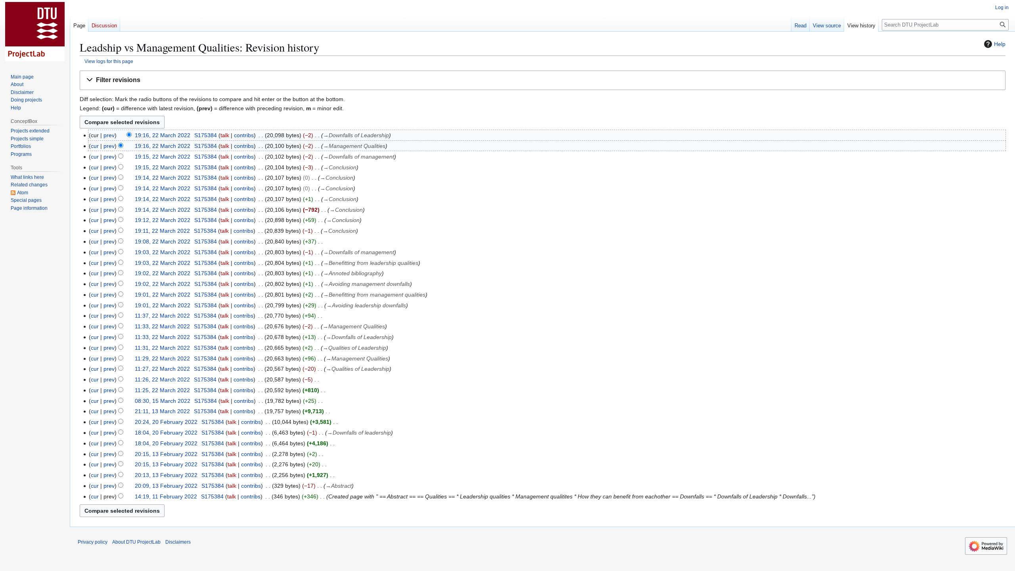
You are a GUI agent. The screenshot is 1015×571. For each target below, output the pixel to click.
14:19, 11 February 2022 (166, 496)
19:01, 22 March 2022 (162, 294)
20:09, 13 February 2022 (166, 486)
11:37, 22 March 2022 (162, 315)
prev (109, 135)
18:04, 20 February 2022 (166, 432)
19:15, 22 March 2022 (162, 156)
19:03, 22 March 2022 (162, 252)
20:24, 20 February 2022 (166, 422)
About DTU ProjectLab (136, 542)
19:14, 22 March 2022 (162, 177)
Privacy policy (92, 542)
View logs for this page (108, 61)
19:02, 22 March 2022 (162, 273)
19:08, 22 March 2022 (162, 241)
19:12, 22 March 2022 (162, 220)
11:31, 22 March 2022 (162, 348)
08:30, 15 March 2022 (162, 401)
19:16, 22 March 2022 (162, 135)
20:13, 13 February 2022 (166, 475)
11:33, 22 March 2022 (162, 326)
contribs (244, 135)
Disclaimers (178, 542)
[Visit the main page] (35, 31)
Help (999, 44)
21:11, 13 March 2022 (162, 411)
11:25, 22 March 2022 (162, 390)
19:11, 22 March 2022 (162, 231)
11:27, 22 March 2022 (162, 369)
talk (224, 135)
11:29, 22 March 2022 (162, 358)
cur (95, 146)
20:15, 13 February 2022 (166, 454)
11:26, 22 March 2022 (162, 379)
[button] (542, 80)
